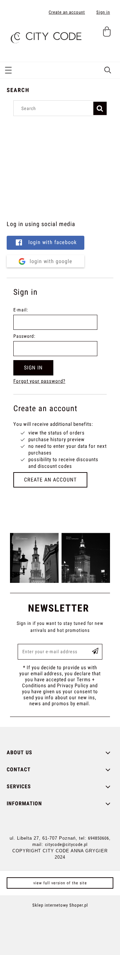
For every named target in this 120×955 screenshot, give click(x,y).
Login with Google (50, 261)
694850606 (98, 838)
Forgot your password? (39, 381)
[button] (8, 69)
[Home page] (45, 35)
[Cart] (108, 34)
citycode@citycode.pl (66, 844)
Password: (24, 336)
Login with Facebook (52, 242)
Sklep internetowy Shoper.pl (60, 905)
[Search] (100, 108)
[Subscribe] (95, 651)
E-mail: (20, 309)
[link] (60, 558)
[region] (60, 167)
